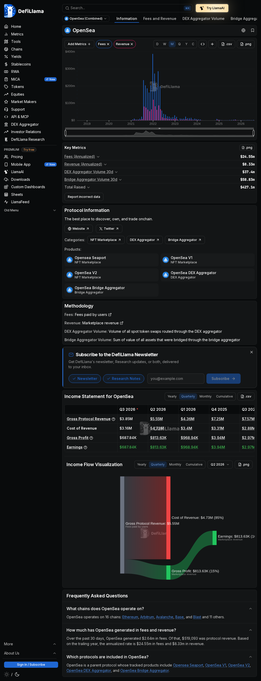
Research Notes (126, 378)
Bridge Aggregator (182, 240)
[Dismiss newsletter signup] (252, 352)
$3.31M (217, 428)
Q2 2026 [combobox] (217, 464)
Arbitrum (147, 617)
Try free (28, 149)
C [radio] (193, 44)
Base (179, 617)
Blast (197, 617)
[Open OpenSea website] (243, 30)
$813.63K (158, 437)
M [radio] (172, 44)
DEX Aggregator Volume (203, 18)
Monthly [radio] (206, 396)
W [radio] (164, 44)
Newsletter (87, 378)
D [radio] (157, 44)
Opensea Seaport (90, 257)
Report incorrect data (84, 197)
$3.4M (186, 428)
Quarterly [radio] (188, 396)
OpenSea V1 (181, 257)
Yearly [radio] (172, 396)
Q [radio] (179, 44)
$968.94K (189, 437)
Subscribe (220, 378)
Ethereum (130, 617)
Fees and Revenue (159, 18)
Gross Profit (77, 437)
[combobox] (127, 8)
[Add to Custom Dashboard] (212, 44)
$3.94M (218, 437)
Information (126, 18)
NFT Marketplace (103, 240)
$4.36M (187, 419)
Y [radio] (186, 44)
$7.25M (217, 419)
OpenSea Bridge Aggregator (100, 288)
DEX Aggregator (142, 240)
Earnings (75, 447)
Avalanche (164, 617)
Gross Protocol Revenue (89, 419)
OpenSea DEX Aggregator (193, 273)
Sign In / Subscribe (31, 664)
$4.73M (157, 428)
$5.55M (156, 419)
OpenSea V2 (86, 273)
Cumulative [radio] (224, 396)
